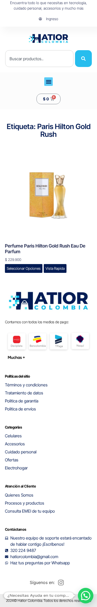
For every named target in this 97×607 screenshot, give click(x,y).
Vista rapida (55, 268)
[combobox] (39, 58)
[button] (48, 81)
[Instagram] (61, 582)
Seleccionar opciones (24, 268)
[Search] (83, 58)
